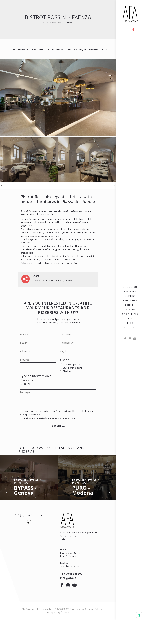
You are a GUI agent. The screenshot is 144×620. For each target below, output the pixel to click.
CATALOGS (130, 309)
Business (93, 50)
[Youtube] (135, 339)
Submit (56, 426)
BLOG (130, 323)
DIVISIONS (130, 296)
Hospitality (38, 50)
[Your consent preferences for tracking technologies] (139, 615)
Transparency (53, 613)
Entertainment (56, 50)
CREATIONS (129, 300)
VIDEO (130, 318)
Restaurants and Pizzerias (58, 23)
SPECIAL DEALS (130, 314)
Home (105, 50)
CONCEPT (130, 305)
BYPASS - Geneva (27, 487)
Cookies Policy (94, 609)
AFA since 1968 (130, 287)
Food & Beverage (18, 50)
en (132, 29)
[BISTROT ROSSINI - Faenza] (58, 98)
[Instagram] (130, 339)
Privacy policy (62, 411)
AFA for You (130, 291)
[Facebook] (125, 339)
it (128, 29)
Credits (65, 613)
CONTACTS (130, 327)
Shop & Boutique (77, 50)
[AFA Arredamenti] (130, 14)
